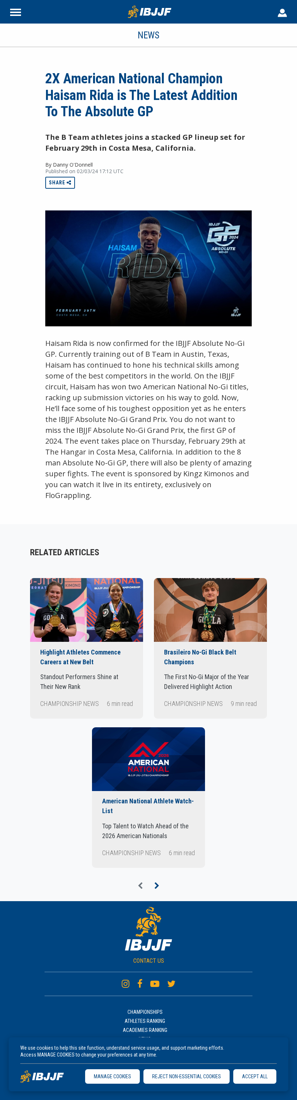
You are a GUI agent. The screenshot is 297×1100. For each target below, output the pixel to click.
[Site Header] (15, 11)
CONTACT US (148, 960)
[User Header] (282, 11)
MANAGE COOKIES (112, 1076)
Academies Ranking (145, 1030)
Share (58, 182)
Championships (145, 1012)
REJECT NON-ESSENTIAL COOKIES (186, 1076)
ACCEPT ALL (255, 1076)
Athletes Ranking (145, 1021)
